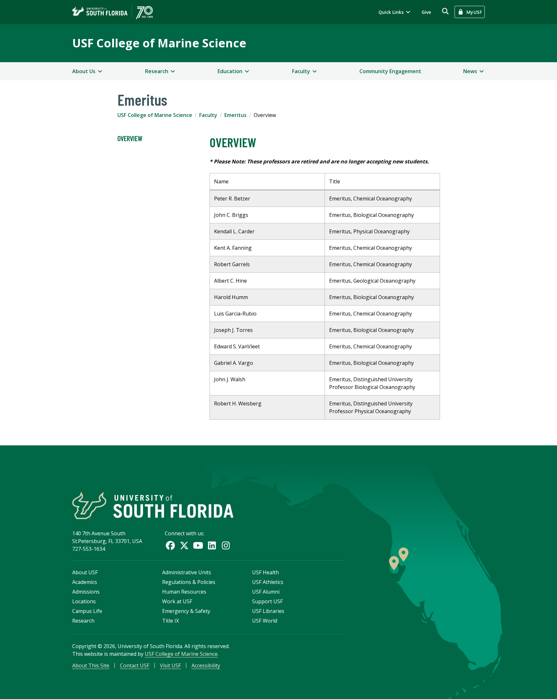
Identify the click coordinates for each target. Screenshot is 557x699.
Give (426, 12)
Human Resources (184, 591)
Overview (129, 138)
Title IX (170, 620)
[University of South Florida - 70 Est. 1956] (112, 12)
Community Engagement (390, 71)
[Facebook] (170, 545)
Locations (84, 601)
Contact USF (134, 665)
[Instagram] (225, 545)
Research (83, 620)
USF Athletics (267, 582)
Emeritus (235, 115)
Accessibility (205, 665)
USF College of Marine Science (159, 43)
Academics (84, 582)
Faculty (208, 115)
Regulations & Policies (188, 582)
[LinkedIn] (212, 545)
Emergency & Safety (186, 611)
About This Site (90, 665)
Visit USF (170, 665)
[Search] (445, 11)
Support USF (267, 601)
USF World (264, 620)
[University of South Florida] (152, 505)
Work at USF (177, 601)
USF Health (265, 572)
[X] (184, 545)
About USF (85, 572)
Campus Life (87, 611)
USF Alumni (265, 591)
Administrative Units (186, 572)
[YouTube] (198, 545)
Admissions (86, 591)
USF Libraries (268, 611)
